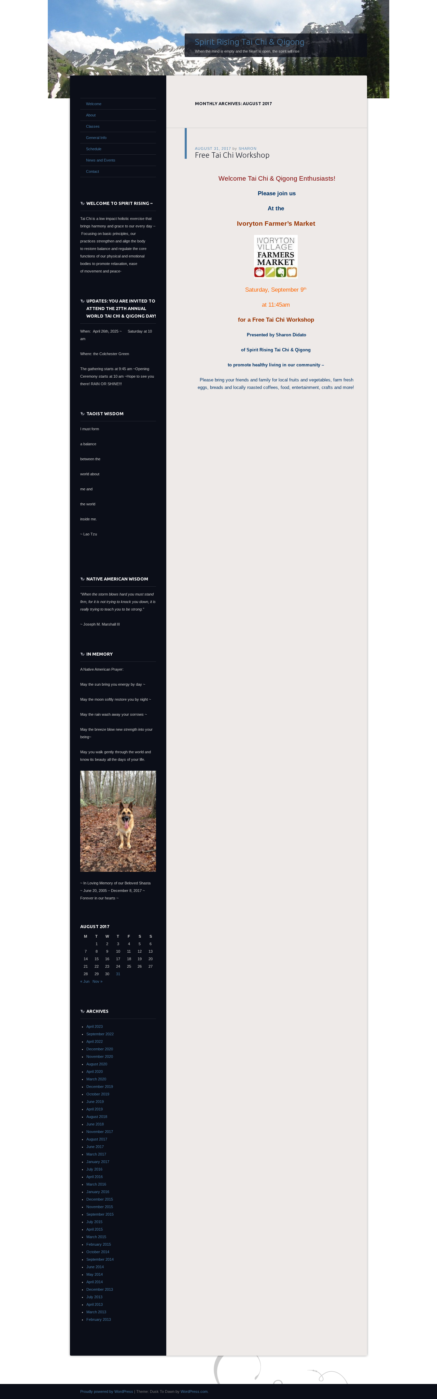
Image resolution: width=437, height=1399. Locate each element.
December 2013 (99, 1289)
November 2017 (99, 1132)
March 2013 (96, 1312)
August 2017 (96, 1139)
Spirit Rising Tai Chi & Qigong (250, 41)
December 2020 (99, 1049)
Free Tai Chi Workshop (232, 155)
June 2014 (95, 1267)
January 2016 (97, 1192)
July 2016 (94, 1169)
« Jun (84, 981)
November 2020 (99, 1056)
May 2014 (94, 1274)
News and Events (100, 160)
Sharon (248, 148)
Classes (93, 126)
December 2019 (99, 1087)
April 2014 (94, 1282)
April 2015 (94, 1229)
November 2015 (99, 1207)
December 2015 (99, 1199)
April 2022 (94, 1041)
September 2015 (100, 1214)
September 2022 (100, 1034)
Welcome (93, 104)
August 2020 (96, 1064)
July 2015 (94, 1222)
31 (118, 974)
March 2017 (96, 1154)
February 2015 (98, 1244)
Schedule (93, 149)
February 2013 (98, 1319)
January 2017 (97, 1162)
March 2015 (96, 1237)
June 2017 (95, 1147)
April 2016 (94, 1177)
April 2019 (94, 1109)
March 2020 (96, 1079)
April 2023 (94, 1026)
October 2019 (97, 1094)
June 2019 (95, 1102)
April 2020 (94, 1071)
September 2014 (100, 1259)
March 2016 (96, 1184)
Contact (92, 171)
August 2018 (96, 1117)
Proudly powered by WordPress (106, 1391)
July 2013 (94, 1297)
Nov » (97, 981)
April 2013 (94, 1304)
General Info (96, 138)
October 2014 (97, 1252)
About (91, 115)
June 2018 (95, 1124)
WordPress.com (194, 1391)
